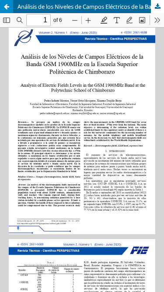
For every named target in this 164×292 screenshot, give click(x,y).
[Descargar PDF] (157, 6)
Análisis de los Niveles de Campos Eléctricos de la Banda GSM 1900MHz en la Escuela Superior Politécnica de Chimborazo (90, 7)
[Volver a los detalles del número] (6, 6)
